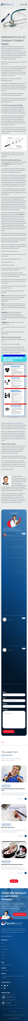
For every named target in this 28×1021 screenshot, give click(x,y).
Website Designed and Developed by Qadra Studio (14, 1014)
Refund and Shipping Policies (14, 1018)
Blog (2, 952)
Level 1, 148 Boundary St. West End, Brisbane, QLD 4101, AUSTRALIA (13, 977)
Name (4, 692)
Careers (3, 957)
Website (5, 703)
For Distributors (4, 949)
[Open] (26, 4)
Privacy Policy (14, 1011)
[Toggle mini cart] (23, 4)
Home (2, 943)
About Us (3, 954)
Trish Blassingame (13, 618)
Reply (23, 533)
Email (4, 698)
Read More (20, 798)
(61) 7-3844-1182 (4, 970)
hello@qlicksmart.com (6, 964)
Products (3, 946)
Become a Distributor (19, 914)
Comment (6, 709)
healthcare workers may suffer (15, 431)
